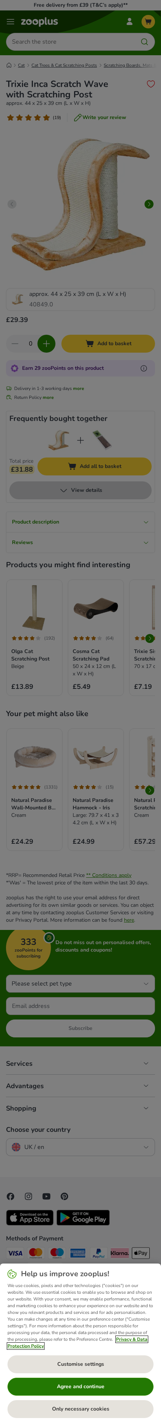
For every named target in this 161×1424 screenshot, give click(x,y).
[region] (80, 1344)
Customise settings (80, 1364)
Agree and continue (80, 1386)
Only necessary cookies (80, 1408)
